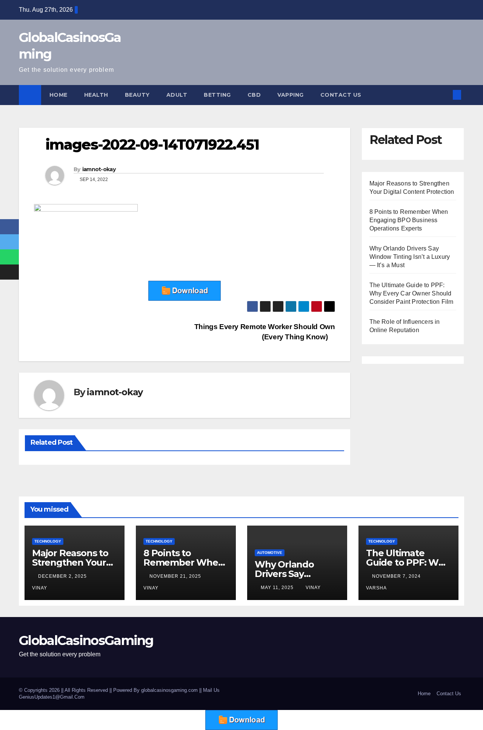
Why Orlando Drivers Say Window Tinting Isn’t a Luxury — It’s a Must (409, 256)
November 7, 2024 (397, 576)
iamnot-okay (98, 169)
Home (58, 94)
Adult (177, 94)
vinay (313, 587)
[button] (444, 94)
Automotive (269, 553)
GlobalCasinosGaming (86, 640)
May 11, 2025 (278, 587)
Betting (217, 94)
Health (96, 94)
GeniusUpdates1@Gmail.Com (52, 697)
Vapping (290, 94)
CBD (254, 94)
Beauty (137, 94)
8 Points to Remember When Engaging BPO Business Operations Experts (408, 220)
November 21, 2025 (176, 576)
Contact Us (340, 94)
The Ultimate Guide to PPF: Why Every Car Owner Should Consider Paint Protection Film (411, 293)
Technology (47, 541)
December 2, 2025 (63, 576)
